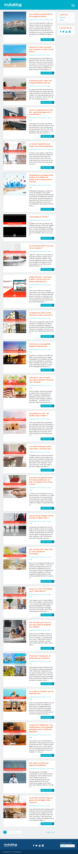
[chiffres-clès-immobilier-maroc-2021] (14, 422)
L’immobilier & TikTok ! (39, 217)
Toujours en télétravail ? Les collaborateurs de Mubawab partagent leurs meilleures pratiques (41, 728)
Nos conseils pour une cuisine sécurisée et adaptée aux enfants (40, 624)
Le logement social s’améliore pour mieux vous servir (41, 314)
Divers (49, 117)
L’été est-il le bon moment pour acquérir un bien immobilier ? (41, 49)
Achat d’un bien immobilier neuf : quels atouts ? (41, 590)
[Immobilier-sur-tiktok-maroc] (14, 225)
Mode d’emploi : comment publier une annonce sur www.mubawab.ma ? (40, 279)
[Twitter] (63, 31)
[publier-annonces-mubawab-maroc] (14, 285)
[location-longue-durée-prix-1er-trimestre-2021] (14, 524)
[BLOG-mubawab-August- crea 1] (14, 118)
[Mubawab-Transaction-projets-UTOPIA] (14, 664)
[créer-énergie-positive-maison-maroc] (14, 89)
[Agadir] (14, 23)
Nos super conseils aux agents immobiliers (39, 764)
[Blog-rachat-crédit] (14, 254)
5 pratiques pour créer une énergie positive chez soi (40, 82)
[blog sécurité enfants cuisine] (14, 631)
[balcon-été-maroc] (14, 386)
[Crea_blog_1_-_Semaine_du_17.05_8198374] (14, 806)
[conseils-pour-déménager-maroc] (14, 152)
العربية (61, 20)
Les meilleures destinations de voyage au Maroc (41, 15)
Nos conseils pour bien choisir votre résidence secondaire (41, 551)
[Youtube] (67, 31)
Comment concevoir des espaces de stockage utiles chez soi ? (41, 800)
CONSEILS (46, 19)
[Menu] (72, 5)
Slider (51, 19)
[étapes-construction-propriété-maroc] (14, 352)
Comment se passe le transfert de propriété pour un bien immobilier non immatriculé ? (41, 481)
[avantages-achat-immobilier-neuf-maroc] (14, 597)
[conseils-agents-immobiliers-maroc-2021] (14, 771)
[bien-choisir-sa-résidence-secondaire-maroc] (14, 558)
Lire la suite (46, 40)
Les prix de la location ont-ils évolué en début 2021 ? (41, 517)
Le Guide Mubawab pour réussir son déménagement (41, 145)
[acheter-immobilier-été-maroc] (14, 56)
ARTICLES (40, 19)
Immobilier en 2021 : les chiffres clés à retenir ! (39, 414)
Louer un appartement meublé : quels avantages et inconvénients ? (41, 112)
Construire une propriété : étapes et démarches (40, 345)
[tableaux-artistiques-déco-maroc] (14, 455)
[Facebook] (60, 31)
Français (62, 17)
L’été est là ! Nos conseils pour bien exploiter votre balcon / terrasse (41, 380)
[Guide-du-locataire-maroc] (14, 700)
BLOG (44, 55)
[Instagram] (70, 31)
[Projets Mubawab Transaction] (14, 184)
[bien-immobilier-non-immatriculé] (14, 486)
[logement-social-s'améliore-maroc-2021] (14, 321)
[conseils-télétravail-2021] (14, 733)
